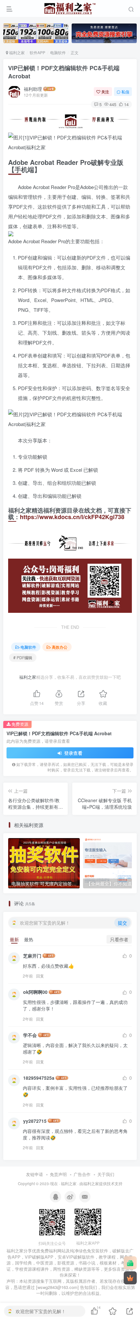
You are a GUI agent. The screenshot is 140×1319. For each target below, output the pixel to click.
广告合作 (82, 1174)
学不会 (30, 1035)
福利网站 (57, 1250)
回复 (40, 975)
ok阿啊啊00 (35, 992)
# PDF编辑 (22, 657)
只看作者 (119, 939)
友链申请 (34, 1174)
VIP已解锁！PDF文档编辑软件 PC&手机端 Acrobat (63, 72)
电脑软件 (58, 52)
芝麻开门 (32, 955)
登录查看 (72, 753)
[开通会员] (130, 1277)
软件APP (37, 52)
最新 (14, 939)
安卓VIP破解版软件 (76, 1257)
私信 (125, 91)
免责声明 (58, 1174)
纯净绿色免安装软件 (89, 1250)
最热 (28, 939)
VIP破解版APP (39, 1257)
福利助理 (33, 89)
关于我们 (105, 1174)
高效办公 (59, 647)
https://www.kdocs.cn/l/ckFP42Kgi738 (72, 517)
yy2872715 (35, 1121)
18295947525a (38, 1077)
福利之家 (16, 52)
